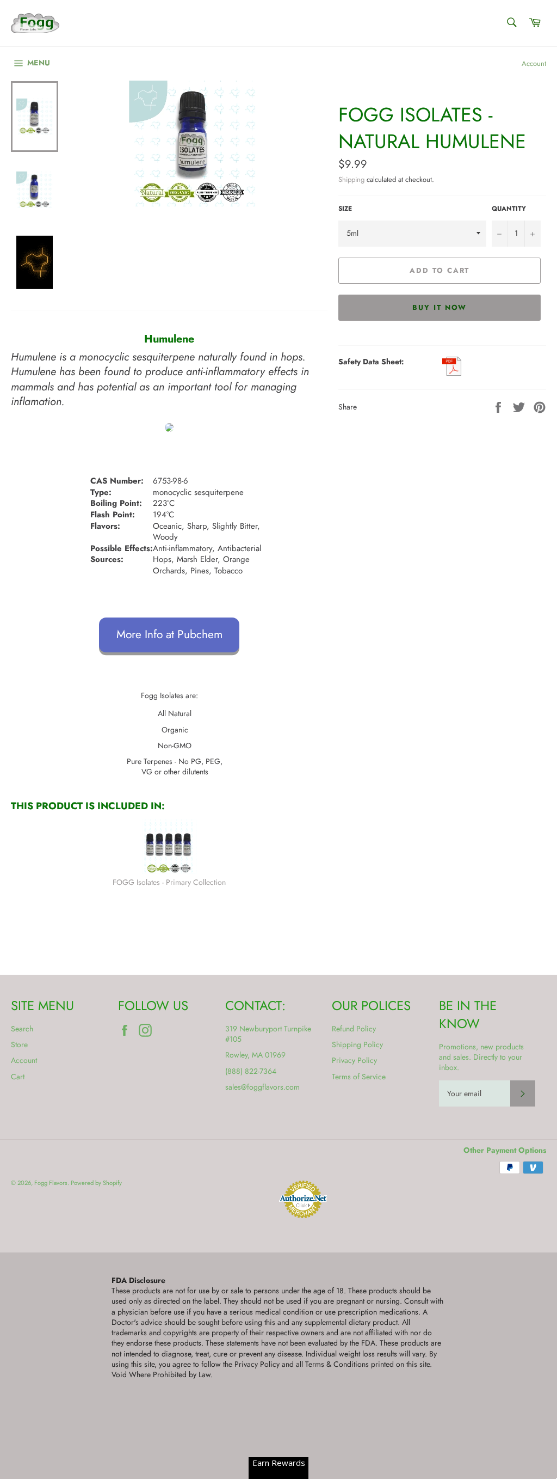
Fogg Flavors (50, 1182)
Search (22, 1028)
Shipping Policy (357, 1044)
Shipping (351, 179)
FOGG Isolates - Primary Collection (169, 882)
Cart (17, 1076)
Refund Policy (354, 1028)
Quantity (509, 208)
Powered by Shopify (96, 1182)
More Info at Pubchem (169, 634)
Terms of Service (359, 1076)
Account (534, 63)
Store (19, 1044)
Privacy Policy (354, 1060)
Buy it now (439, 307)
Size (345, 208)
